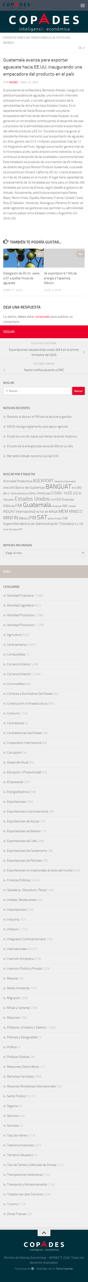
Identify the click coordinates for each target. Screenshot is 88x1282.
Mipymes (13, 1018)
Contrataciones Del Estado (24, 733)
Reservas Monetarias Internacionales (31, 1086)
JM (46, 512)
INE (64, 506)
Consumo (13, 713)
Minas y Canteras (18, 1008)
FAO (52, 499)
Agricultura (14, 635)
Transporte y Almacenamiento (27, 1184)
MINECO (75, 511)
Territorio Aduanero (20, 1155)
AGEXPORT (43, 480)
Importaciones (16, 910)
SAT (42, 517)
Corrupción (14, 753)
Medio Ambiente (18, 988)
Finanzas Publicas (18, 880)
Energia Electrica (18, 792)
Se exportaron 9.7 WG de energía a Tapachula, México (60, 278)
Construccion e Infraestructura (27, 703)
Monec (13, 82)
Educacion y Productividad (24, 772)
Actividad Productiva (17, 481)
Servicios (13, 1116)
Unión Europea (10, 529)
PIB (32, 518)
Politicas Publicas (18, 1057)
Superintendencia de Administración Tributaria (38, 524)
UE (81, 524)
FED (58, 499)
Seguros (12, 1106)
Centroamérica (19, 493)
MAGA (53, 512)
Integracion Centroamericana (26, 939)
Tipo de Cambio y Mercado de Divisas (31, 1165)
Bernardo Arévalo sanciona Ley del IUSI (33, 456)
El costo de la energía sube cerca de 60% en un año (40, 446)
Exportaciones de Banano (24, 831)
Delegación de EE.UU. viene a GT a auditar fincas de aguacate (21, 278)
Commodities (16, 684)
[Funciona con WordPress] (32, 1268)
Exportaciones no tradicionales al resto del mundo (40, 870)
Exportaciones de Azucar (23, 821)
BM (5, 493)
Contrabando (15, 723)
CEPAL (32, 493)
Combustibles (16, 654)
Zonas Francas (16, 1214)
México (24, 518)
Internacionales (17, 949)
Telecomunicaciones (20, 1145)
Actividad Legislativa (20, 605)
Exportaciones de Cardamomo (27, 851)
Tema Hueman (64, 1268)
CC (8, 493)
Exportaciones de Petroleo (24, 860)
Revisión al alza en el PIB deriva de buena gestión (39, 417)
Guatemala (37, 505)
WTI (20, 529)
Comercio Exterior (19, 664)
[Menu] (82, 5)
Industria (13, 919)
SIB (65, 518)
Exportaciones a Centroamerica (27, 811)
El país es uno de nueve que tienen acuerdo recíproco (42, 436)
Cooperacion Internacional (24, 743)
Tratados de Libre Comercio (25, 1194)
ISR (37, 512)
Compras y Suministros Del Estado (30, 694)
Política (11, 1047)
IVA (42, 512)
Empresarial (15, 782)
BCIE (74, 488)
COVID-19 (59, 493)
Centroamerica (16, 645)
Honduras (56, 506)
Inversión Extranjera (20, 959)
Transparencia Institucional (24, 1175)
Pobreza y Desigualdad (22, 1037)
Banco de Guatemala (30, 487)
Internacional (25, 512)
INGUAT (9, 511)
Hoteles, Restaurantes (22, 900)
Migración (13, 998)
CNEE (48, 493)
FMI (18, 505)
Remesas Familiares (20, 1076)
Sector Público (55, 518)
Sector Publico (16, 1096)
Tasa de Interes (17, 1135)
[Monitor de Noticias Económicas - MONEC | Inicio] (21, 5)
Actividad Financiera (20, 595)
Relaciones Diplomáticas (23, 1067)
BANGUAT (58, 486)
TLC (77, 524)
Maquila (12, 978)
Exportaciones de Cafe (22, 841)
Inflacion (12, 929)
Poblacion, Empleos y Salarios (26, 1027)
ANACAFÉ (9, 487)
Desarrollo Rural (17, 762)
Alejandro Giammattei (65, 481)
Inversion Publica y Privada (24, 968)
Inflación (72, 506)
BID (79, 487)
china (41, 493)
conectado (42, 317)
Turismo (12, 1204)
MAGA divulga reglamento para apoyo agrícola (37, 426)
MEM (63, 511)
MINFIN (10, 518)
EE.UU (73, 493)
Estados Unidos (32, 499)
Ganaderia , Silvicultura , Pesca (26, 890)
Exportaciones (16, 802)
